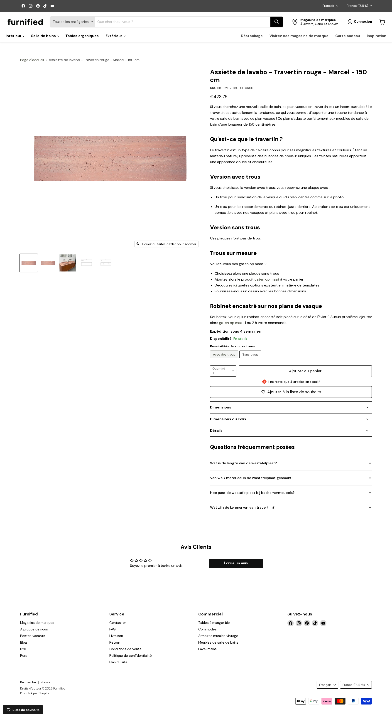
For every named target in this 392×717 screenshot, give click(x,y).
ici (235, 285)
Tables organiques (82, 35)
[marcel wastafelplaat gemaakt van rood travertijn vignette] (29, 263)
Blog (23, 642)
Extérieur (114, 35)
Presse (45, 682)
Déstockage (252, 35)
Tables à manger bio (214, 622)
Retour (114, 642)
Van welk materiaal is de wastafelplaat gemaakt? (251, 478)
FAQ (112, 629)
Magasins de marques (37, 622)
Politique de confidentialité (130, 655)
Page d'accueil (32, 60)
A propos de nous (34, 629)
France (357, 6)
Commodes (207, 629)
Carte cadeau (347, 35)
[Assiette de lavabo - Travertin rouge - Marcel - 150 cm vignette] (67, 263)
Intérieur (14, 35)
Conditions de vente (125, 649)
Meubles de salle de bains (218, 642)
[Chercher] (276, 22)
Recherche (28, 682)
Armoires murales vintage (218, 636)
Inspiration (376, 35)
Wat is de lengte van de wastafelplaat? (243, 463)
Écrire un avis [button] (236, 563)
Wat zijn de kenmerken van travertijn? (242, 507)
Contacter (117, 622)
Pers (23, 655)
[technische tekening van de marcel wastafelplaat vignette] (87, 263)
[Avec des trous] (224, 359)
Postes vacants (32, 636)
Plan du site (118, 662)
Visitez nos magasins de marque (299, 35)
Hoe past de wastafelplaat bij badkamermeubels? (252, 492)
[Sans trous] (250, 359)
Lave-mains (207, 649)
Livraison (116, 636)
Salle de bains (44, 35)
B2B (23, 649)
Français (329, 6)
